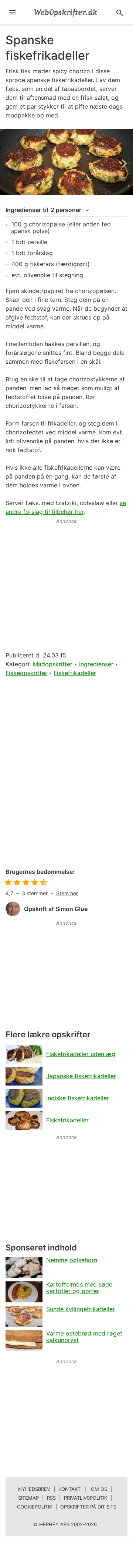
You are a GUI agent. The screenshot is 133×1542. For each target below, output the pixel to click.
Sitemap (28, 1498)
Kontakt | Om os (82, 1489)
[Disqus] (66, 773)
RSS (51, 1498)
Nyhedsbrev (34, 1489)
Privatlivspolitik (85, 1498)
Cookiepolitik (34, 1507)
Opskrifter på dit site (88, 1507)
